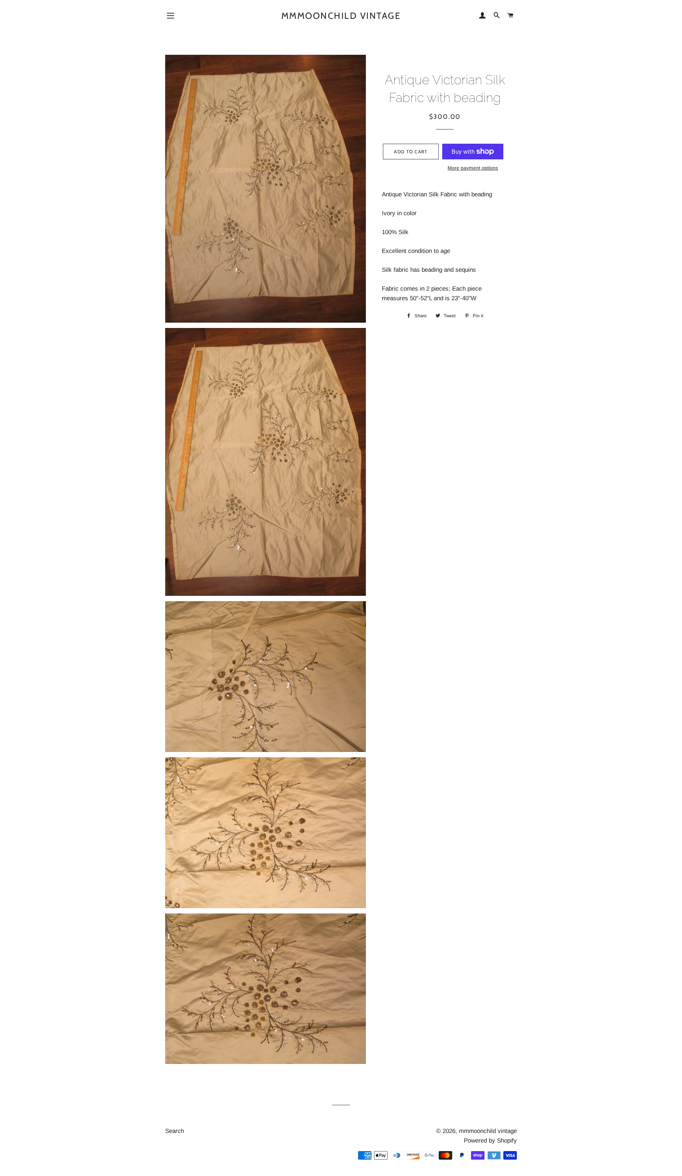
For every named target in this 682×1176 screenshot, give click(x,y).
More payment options (473, 168)
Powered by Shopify (490, 1140)
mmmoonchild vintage (341, 15)
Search (174, 1131)
